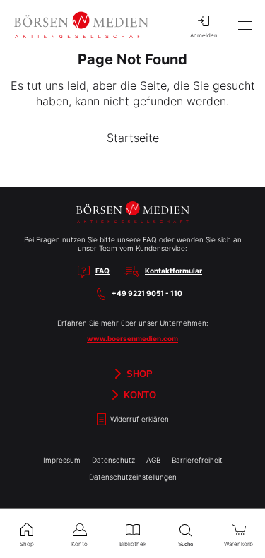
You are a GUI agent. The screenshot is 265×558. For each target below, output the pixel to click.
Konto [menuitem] (79, 543)
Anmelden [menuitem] (204, 35)
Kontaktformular (173, 270)
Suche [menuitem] (185, 544)
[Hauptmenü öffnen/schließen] (244, 24)
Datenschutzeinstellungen (133, 477)
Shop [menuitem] (27, 543)
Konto (138, 394)
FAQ (102, 270)
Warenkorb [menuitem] (238, 543)
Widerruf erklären (138, 419)
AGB (153, 460)
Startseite (133, 138)
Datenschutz (113, 460)
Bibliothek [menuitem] (132, 543)
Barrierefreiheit (197, 460)
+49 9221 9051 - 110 (147, 293)
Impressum (62, 460)
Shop (138, 373)
